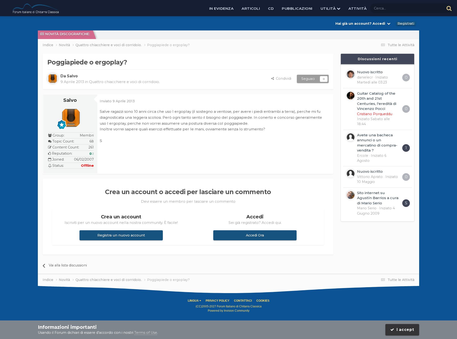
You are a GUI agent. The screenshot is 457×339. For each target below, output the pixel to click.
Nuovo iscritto (370, 72)
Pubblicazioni (297, 8)
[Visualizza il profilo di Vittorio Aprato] (351, 174)
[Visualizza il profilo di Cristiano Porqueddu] (351, 96)
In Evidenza (221, 8)
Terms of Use (145, 332)
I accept (404, 329)
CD (271, 8)
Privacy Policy (217, 300)
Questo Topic (427, 8)
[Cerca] (449, 8)
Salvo (70, 100)
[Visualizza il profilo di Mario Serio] (351, 195)
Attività (357, 8)
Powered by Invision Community (228, 310)
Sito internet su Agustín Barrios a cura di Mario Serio (377, 198)
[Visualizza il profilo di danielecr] (351, 74)
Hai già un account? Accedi (361, 23)
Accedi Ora (255, 235)
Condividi (282, 78)
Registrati (405, 23)
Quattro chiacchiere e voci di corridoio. (124, 81)
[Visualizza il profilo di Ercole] (351, 137)
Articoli (251, 8)
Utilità (329, 8)
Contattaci (243, 300)
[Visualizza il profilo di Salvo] (52, 78)
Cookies (262, 300)
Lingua (193, 300)
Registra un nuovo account (121, 235)
